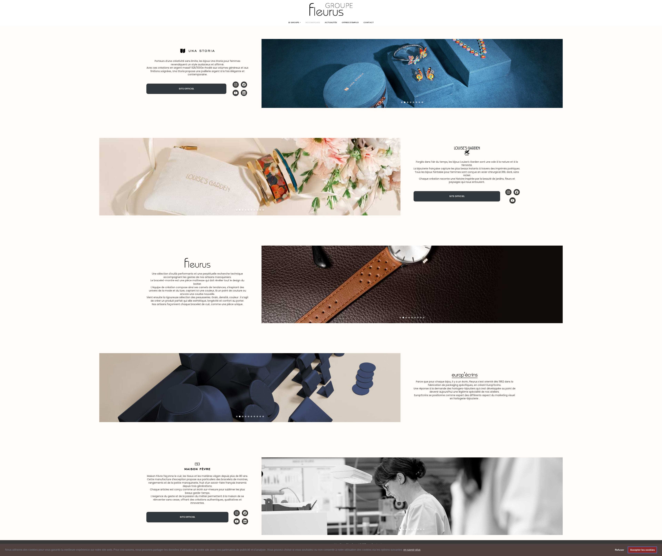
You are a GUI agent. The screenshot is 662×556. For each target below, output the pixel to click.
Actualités (331, 22)
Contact (368, 22)
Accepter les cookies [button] (642, 549)
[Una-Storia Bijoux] (244, 85)
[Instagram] (236, 85)
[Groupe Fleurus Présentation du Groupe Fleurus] (331, 9)
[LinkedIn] (244, 93)
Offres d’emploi (350, 22)
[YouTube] (236, 93)
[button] (300, 22)
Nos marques (312, 22)
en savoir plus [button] (411, 549)
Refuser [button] (619, 549)
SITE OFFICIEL (186, 88)
